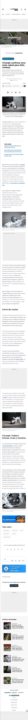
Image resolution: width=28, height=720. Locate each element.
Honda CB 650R (7, 446)
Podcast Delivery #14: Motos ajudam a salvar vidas (13, 155)
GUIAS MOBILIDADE (16, 14)
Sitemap (14, 710)
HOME (3, 14)
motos (21, 530)
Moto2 (5, 397)
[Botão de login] (25, 9)
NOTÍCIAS (8, 14)
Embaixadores (14, 702)
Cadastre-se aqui (14, 570)
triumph (14, 533)
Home (2, 45)
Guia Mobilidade (14, 699)
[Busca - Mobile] (21, 9)
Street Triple (19, 359)
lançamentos (6, 530)
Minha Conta (14, 705)
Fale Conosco (14, 707)
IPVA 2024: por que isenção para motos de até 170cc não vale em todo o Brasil (12, 150)
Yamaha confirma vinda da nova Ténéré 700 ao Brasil (12, 146)
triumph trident (7, 537)
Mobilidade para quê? (7, 45)
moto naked (14, 530)
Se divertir (14, 45)
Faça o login (14, 585)
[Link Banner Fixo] (14, 519)
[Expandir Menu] (3, 9)
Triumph (22, 164)
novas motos (6, 533)
